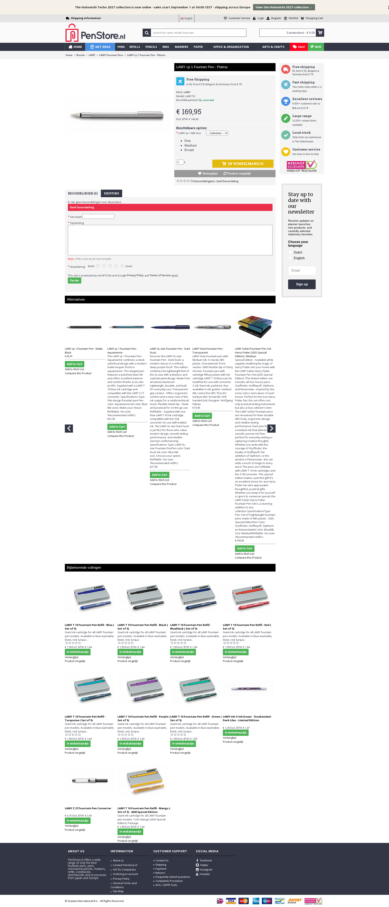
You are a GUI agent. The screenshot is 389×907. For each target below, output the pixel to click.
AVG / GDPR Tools (166, 885)
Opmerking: (77, 223)
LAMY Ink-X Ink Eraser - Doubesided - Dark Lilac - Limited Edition (247, 718)
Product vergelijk (239, 173)
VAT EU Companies (124, 869)
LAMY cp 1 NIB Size (189, 133)
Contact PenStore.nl (125, 865)
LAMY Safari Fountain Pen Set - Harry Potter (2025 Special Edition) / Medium (254, 352)
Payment (160, 868)
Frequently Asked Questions (172, 877)
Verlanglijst (210, 173)
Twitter (204, 865)
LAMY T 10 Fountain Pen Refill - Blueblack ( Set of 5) (190, 626)
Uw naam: (76, 217)
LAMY (187, 92)
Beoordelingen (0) (83, 193)
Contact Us (162, 860)
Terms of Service (160, 275)
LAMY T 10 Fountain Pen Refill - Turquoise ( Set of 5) (85, 718)
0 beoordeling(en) (203, 181)
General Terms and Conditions (124, 885)
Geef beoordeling (227, 181)
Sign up (302, 284)
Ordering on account (125, 874)
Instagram (206, 869)
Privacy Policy (135, 275)
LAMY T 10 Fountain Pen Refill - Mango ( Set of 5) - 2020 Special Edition (144, 810)
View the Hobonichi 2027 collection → (284, 7)
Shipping (111, 193)
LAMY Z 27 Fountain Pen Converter (88, 808)
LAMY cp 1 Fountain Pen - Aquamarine (122, 350)
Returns (160, 873)
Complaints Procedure (169, 881)
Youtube (205, 874)
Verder (74, 280)
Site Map (118, 891)
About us (118, 860)
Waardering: (77, 267)
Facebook (206, 860)
